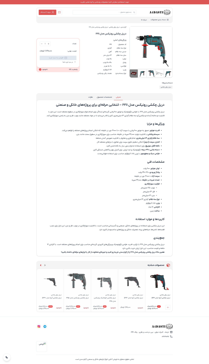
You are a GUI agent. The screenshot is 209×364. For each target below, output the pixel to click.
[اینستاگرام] (38, 326)
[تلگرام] (44, 326)
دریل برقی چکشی (114, 27)
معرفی (118, 97)
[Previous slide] (45, 265)
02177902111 (165, 336)
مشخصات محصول (104, 97)
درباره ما (144, 20)
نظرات (90, 97)
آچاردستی (123, 27)
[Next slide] (41, 265)
